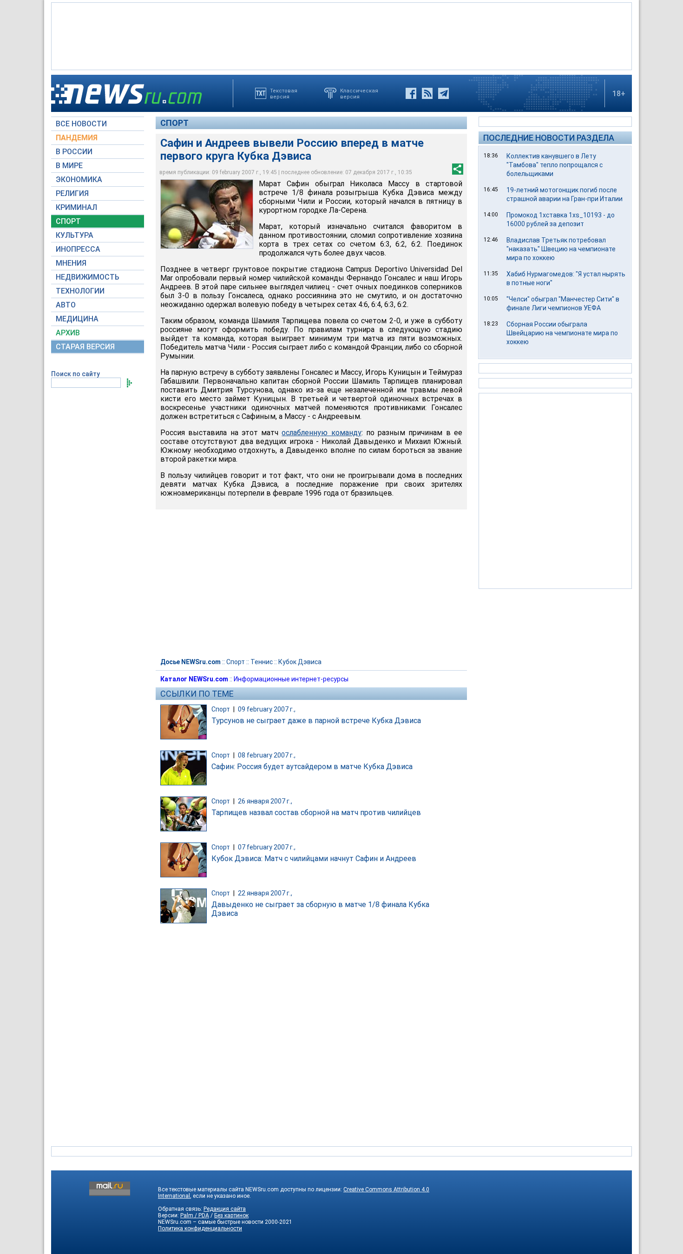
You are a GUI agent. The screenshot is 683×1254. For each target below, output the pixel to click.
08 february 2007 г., (267, 755)
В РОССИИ (74, 151)
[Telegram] (443, 93)
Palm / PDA (194, 1215)
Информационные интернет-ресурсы (291, 679)
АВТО (66, 304)
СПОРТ (68, 221)
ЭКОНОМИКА (79, 179)
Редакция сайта (225, 1209)
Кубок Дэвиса (300, 662)
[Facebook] (411, 93)
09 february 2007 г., (267, 709)
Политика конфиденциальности (200, 1228)
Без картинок (231, 1215)
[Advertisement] (341, 35)
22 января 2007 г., (265, 893)
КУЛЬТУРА (74, 235)
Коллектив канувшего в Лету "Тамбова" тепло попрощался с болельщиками (554, 164)
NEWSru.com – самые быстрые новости (210, 1222)
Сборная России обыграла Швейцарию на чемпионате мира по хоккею (562, 333)
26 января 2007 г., (265, 801)
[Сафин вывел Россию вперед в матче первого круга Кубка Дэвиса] (206, 214)
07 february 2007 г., (267, 847)
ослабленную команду (321, 432)
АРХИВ (68, 332)
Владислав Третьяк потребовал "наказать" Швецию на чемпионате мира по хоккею (561, 248)
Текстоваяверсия (283, 93)
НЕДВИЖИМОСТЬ (87, 277)
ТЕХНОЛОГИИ (80, 291)
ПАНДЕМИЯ (77, 137)
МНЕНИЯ (71, 263)
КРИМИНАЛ (76, 207)
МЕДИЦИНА (77, 318)
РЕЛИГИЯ (72, 193)
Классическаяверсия (359, 93)
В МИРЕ (69, 165)
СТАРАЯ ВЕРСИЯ (85, 346)
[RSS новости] (427, 93)
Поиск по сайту (75, 374)
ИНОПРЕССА (78, 249)
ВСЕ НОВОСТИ (81, 123)
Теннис (261, 662)
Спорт (174, 123)
